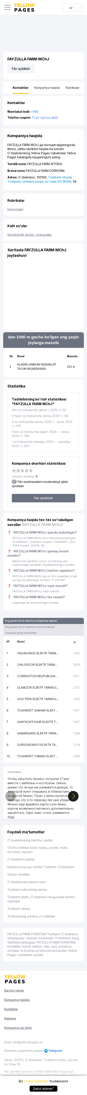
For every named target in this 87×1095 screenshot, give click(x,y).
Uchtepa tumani (33, 181)
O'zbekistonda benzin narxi (26, 882)
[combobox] (73, 7)
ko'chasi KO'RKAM (58, 181)
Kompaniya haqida (17, 1000)
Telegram (55, 1050)
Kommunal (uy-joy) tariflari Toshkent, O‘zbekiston (40, 867)
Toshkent (13, 181)
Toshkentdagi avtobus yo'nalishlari (31, 916)
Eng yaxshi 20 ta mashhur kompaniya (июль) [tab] (31, 620)
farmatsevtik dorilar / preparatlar (29, 234)
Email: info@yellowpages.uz (23, 1042)
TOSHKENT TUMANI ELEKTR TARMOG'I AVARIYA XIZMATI (38, 756)
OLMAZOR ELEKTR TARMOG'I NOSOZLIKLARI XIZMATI (38, 687)
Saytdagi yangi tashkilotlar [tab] (21, 632)
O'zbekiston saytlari (21, 859)
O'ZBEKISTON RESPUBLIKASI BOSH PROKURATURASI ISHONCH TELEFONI (38, 676)
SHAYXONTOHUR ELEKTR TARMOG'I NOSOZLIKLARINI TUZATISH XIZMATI (38, 722)
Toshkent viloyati (60, 177)
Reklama (10, 1018)
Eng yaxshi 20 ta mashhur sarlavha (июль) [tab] (30, 626)
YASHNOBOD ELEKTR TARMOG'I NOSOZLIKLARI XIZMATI (38, 653)
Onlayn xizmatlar (18, 874)
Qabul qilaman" (43, 1088)
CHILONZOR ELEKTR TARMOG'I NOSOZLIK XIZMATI (38, 664)
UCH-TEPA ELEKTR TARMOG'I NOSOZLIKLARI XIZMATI (38, 699)
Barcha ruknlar (14, 990)
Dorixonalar (15, 209)
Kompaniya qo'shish (18, 1028)
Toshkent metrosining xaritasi (27, 889)
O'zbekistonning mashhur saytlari (30, 840)
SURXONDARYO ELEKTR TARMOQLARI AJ (38, 744)
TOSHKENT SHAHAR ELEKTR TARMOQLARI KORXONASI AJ (38, 710)
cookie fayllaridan (36, 1081)
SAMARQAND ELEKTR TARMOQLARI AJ (38, 733)
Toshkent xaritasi (18, 908)
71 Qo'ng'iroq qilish (45, 117)
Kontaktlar (11, 1009)
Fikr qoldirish (21, 69)
